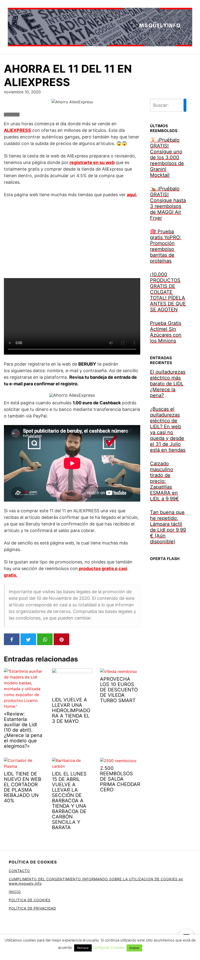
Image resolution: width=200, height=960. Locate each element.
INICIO (15, 892)
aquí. (132, 194)
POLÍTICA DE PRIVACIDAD (32, 908)
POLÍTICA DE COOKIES (29, 900)
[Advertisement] (72, 238)
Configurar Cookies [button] (108, 947)
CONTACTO (19, 871)
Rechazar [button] (83, 948)
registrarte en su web (92, 162)
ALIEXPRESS (17, 130)
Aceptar (134, 948)
